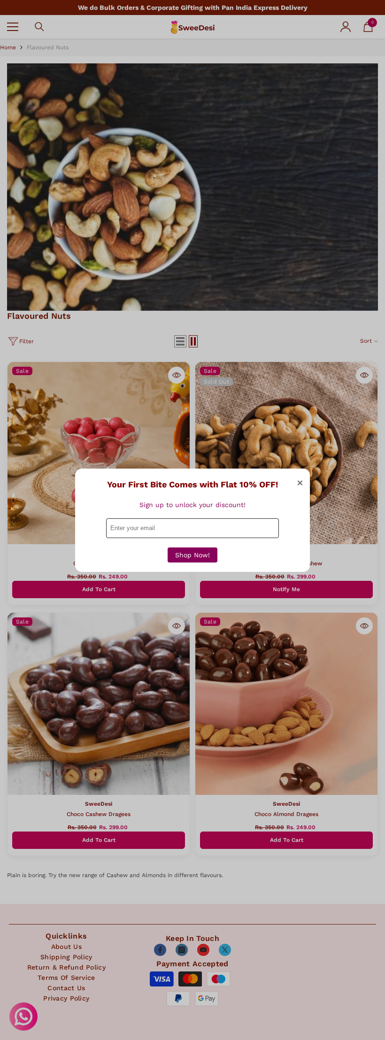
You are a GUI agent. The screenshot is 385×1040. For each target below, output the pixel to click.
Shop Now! (192, 555)
